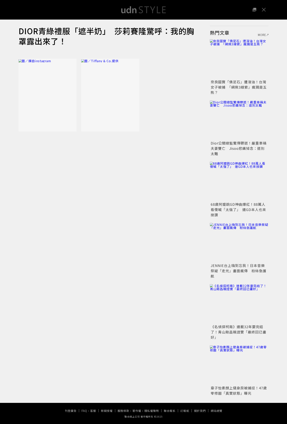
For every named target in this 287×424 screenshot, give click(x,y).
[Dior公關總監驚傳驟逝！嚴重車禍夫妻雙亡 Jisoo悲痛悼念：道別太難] (239, 120)
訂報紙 (184, 410)
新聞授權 (107, 410)
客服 (93, 410)
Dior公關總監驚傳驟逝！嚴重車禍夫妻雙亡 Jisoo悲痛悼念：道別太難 (238, 148)
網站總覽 (216, 410)
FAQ (84, 410)
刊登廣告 (71, 410)
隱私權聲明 (151, 410)
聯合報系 (170, 410)
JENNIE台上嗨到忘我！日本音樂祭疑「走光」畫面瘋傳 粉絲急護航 (238, 270)
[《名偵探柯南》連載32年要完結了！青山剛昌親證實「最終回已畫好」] (239, 303)
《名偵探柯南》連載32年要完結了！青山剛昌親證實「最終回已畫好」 (238, 332)
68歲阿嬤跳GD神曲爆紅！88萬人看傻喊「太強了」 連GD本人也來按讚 (238, 209)
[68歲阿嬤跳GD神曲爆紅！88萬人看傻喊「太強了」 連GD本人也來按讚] (239, 181)
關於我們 (200, 410)
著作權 (136, 410)
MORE (262, 34)
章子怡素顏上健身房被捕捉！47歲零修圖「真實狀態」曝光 (239, 390)
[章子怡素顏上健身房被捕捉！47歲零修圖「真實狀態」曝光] (239, 364)
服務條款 (123, 410)
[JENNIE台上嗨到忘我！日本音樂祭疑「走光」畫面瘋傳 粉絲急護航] (239, 242)
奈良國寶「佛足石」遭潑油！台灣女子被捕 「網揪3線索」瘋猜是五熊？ (239, 87)
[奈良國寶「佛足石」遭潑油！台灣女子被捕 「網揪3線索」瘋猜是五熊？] (239, 58)
